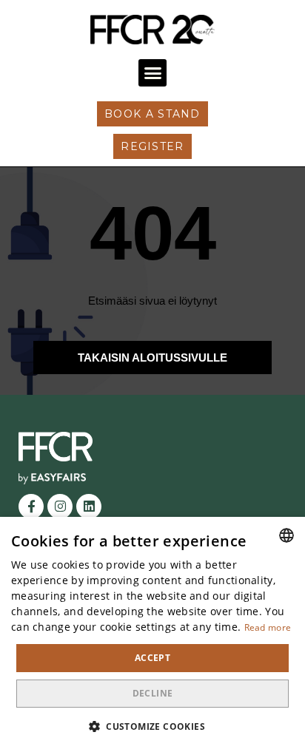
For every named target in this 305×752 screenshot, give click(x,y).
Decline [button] (153, 693)
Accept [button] (152, 657)
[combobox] (286, 535)
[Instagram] (60, 506)
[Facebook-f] (31, 506)
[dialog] (152, 634)
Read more (268, 627)
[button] (152, 73)
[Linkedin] (88, 506)
